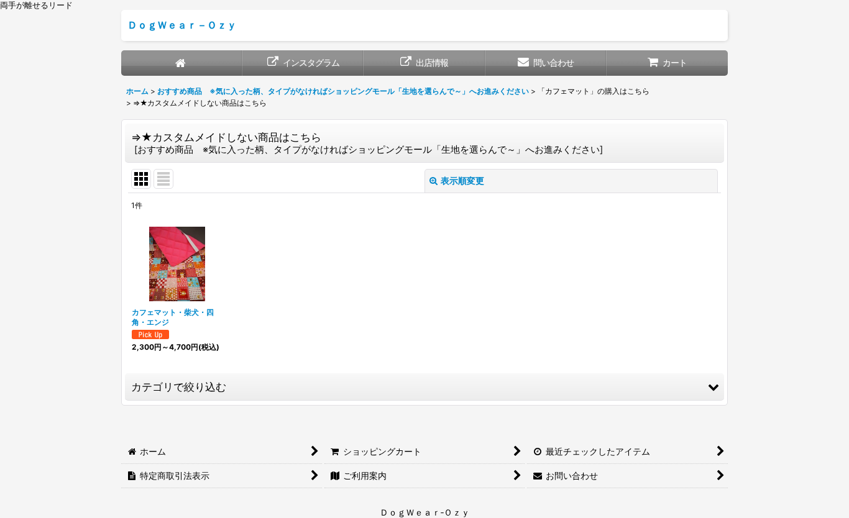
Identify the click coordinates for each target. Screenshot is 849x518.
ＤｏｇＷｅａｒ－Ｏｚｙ (182, 25)
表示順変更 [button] (462, 180)
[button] (424, 387)
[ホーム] (181, 63)
